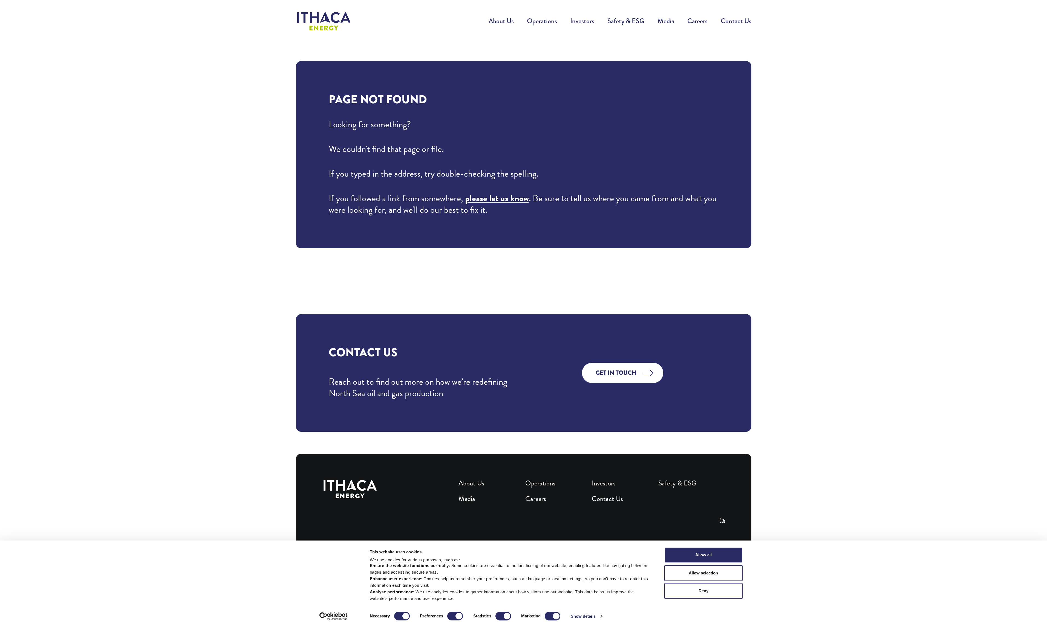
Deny (703, 590)
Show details (583, 616)
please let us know (497, 198)
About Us (501, 21)
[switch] (455, 616)
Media (665, 21)
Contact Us (736, 21)
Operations (542, 21)
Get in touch (616, 373)
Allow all (703, 555)
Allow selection (703, 573)
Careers (697, 21)
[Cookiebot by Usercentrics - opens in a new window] (333, 616)
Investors (582, 21)
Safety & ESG (625, 21)
